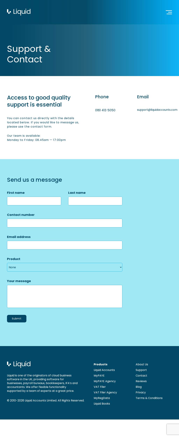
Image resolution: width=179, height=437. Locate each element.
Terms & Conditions (149, 398)
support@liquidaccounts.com (157, 110)
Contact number (21, 215)
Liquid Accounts (104, 370)
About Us (142, 364)
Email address (19, 237)
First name (16, 192)
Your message (19, 281)
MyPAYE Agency (105, 381)
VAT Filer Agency (105, 392)
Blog (139, 387)
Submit (17, 318)
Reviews (141, 381)
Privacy (141, 392)
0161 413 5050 (105, 110)
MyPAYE (99, 376)
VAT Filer (100, 387)
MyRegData (102, 398)
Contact (141, 376)
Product (13, 259)
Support (141, 370)
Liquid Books (102, 404)
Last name (77, 192)
